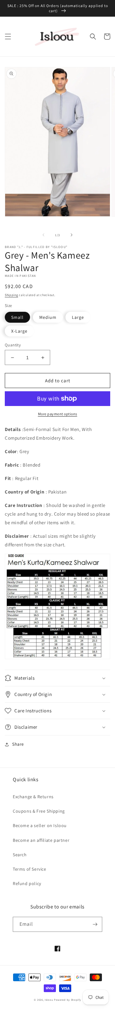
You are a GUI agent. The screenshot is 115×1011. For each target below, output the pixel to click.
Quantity (13, 345)
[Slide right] (72, 235)
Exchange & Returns (33, 797)
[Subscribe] (95, 924)
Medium (48, 317)
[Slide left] (43, 235)
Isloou (49, 999)
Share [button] (18, 744)
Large (78, 317)
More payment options (57, 413)
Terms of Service (29, 869)
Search (20, 855)
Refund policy (27, 883)
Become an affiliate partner (41, 840)
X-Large (19, 331)
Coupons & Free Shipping (39, 811)
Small (17, 317)
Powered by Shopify (67, 999)
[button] (8, 36)
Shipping (11, 295)
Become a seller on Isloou (40, 825)
